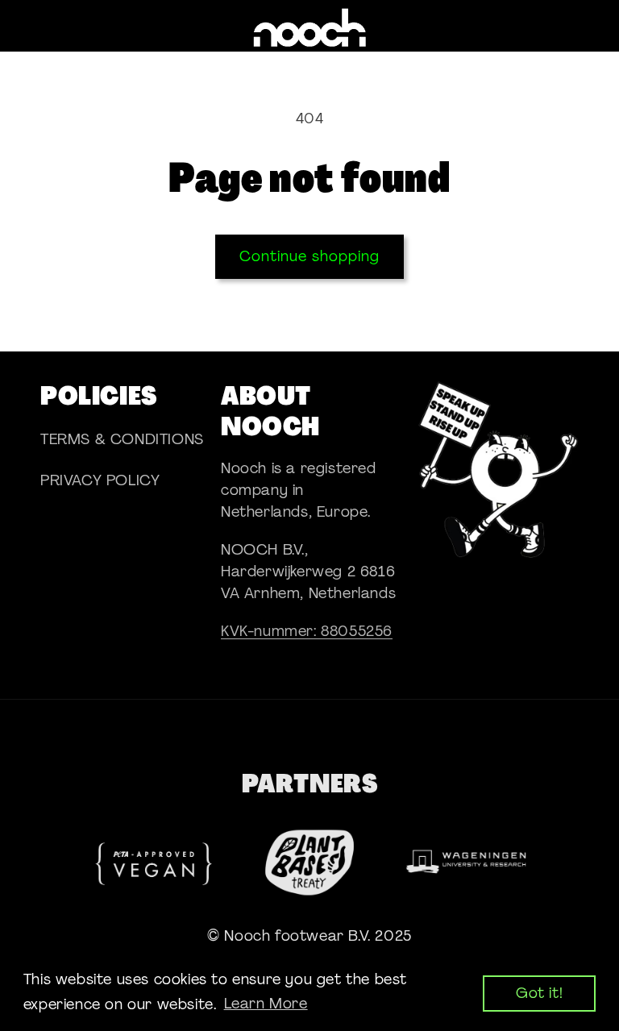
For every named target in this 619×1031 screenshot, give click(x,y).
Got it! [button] (539, 993)
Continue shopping (309, 256)
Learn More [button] (266, 1003)
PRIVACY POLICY (100, 480)
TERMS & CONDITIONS (122, 439)
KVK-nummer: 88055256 (307, 631)
